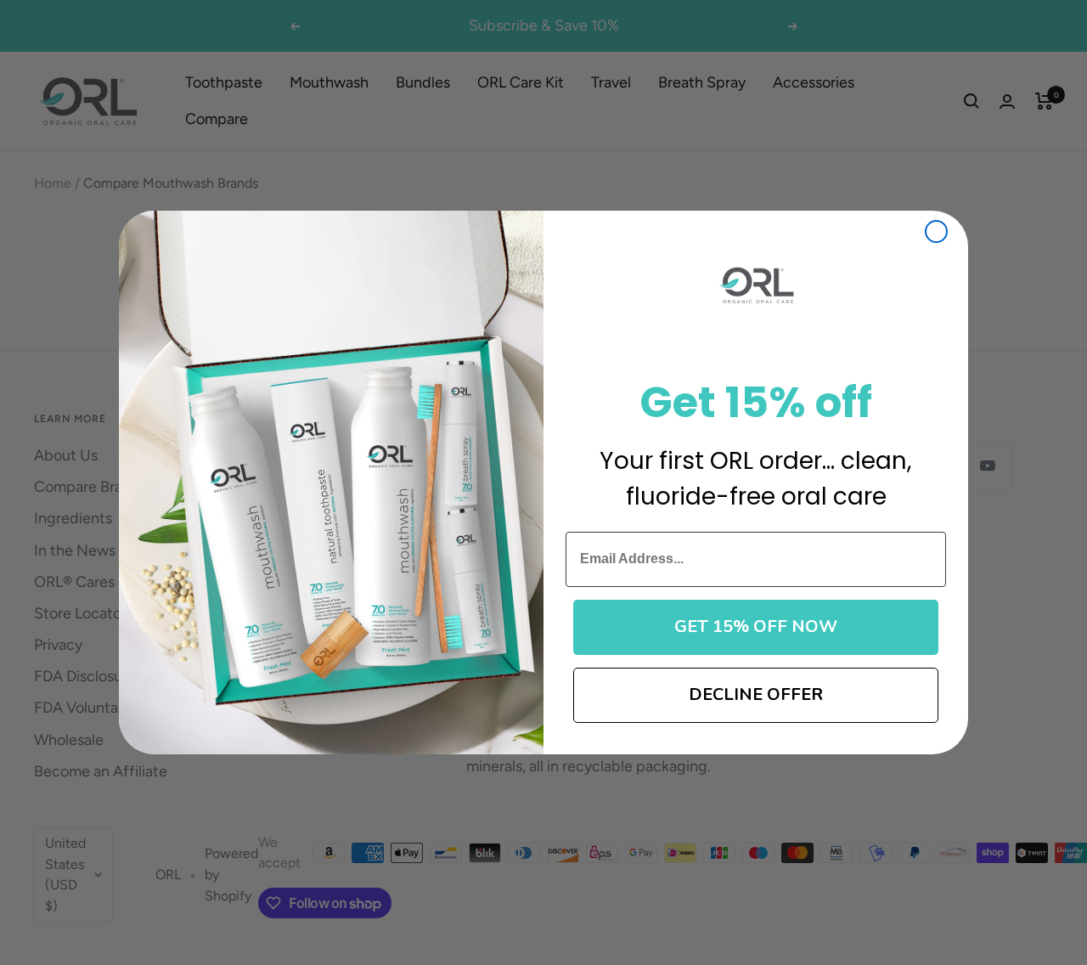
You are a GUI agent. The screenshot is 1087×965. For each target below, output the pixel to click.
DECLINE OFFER (756, 694)
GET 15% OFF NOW (755, 626)
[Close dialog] (936, 231)
